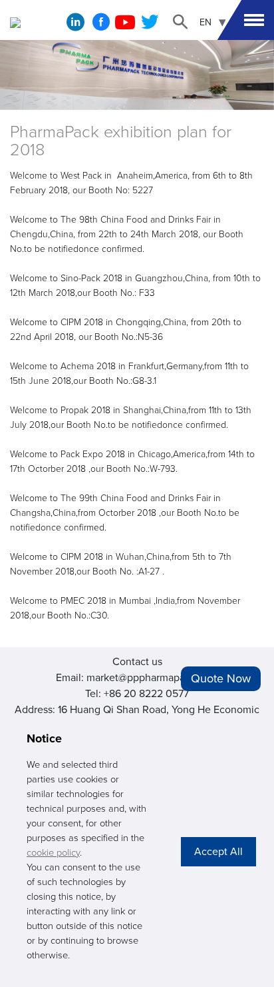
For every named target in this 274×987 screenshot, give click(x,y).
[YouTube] (125, 26)
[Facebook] (101, 26)
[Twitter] (150, 26)
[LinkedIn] (75, 25)
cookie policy (53, 852)
